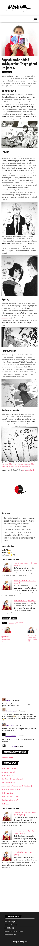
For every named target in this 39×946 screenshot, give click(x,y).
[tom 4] (16, 464)
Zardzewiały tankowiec (9, 772)
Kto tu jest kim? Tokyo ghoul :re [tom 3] (25, 601)
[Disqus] (20, 669)
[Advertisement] (19, 891)
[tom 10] (8, 467)
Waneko (21, 623)
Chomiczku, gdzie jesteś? (10, 800)
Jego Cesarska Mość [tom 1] (11, 789)
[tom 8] (34, 464)
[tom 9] (3, 467)
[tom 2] (8, 464)
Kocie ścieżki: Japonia (9, 768)
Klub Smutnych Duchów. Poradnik (12, 779)
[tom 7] (30, 464)
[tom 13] (23, 467)
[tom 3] (12, 464)
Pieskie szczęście (7, 793)
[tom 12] (18, 467)
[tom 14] (28, 467)
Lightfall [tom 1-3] (7, 775)
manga (14, 618)
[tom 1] (3, 464)
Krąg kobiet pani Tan (8, 782)
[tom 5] (21, 464)
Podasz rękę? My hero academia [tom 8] (6, 638)
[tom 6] (25, 464)
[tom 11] (13, 467)
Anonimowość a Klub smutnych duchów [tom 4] (17, 786)
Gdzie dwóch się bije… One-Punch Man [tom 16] (33, 638)
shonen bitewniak (13, 623)
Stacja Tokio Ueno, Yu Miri (10, 796)
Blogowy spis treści (8, 757)
